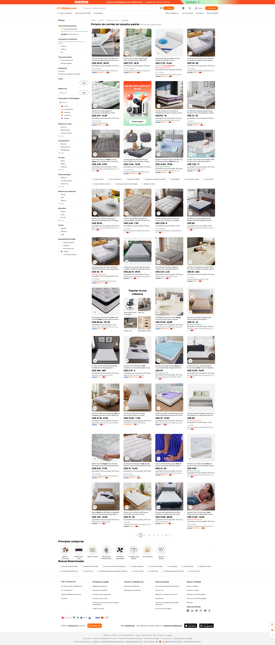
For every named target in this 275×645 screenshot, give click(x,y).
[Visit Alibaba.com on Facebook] (188, 610)
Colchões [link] (125, 20)
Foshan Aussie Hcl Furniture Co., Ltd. (104, 281)
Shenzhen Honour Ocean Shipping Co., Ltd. (106, 169)
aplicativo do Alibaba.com (173, 626)
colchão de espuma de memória (174, 571)
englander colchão (205, 566)
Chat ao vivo (159, 590)
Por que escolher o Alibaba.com (71, 586)
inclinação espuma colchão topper (127, 184)
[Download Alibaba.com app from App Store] (190, 625)
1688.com (115, 635)
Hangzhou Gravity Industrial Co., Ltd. (167, 170)
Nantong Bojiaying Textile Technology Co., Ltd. (137, 230)
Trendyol (160, 635)
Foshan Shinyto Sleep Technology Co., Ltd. (106, 327)
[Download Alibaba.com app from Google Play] (206, 625)
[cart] (190, 8)
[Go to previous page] (136, 535)
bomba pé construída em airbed (155, 179)
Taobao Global (146, 635)
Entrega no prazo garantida (101, 594)
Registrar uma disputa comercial (166, 594)
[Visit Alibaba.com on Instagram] (201, 610)
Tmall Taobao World (127, 635)
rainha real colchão (134, 179)
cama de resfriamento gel (69, 566)
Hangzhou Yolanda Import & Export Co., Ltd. (137, 171)
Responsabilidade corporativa (71, 594)
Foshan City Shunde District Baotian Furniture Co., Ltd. (201, 427)
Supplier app (129, 626)
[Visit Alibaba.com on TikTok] (209, 610)
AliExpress (106, 635)
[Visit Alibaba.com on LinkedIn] (192, 610)
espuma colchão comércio (102, 184)
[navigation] (73, 278)
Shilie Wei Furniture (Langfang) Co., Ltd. (200, 228)
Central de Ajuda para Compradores (167, 586)
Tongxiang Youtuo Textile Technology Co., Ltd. (169, 327)
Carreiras (64, 598)
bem (84, 83)
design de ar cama (149, 184)
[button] (161, 8)
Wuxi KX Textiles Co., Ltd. (100, 123)
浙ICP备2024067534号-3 (192, 642)
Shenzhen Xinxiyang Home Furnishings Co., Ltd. (106, 70)
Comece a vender (193, 590)
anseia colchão (99, 179)
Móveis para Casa (113, 20)
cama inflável (175, 179)
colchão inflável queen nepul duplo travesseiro (113, 571)
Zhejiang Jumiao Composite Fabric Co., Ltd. (201, 328)
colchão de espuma (138, 566)
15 (166, 535)
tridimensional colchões (91, 566)
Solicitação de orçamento (132, 590)
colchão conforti (139, 571)
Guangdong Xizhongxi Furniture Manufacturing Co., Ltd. (106, 422)
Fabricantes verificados (132, 586)
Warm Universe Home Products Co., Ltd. (168, 422)
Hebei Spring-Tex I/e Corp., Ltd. (134, 375)
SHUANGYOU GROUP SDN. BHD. (134, 422)
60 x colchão (209, 179)
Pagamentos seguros (100, 586)
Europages (168, 635)
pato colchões (173, 566)
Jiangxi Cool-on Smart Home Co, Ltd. (167, 120)
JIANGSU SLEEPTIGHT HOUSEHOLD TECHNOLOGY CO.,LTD (201, 70)
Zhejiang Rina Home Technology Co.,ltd (168, 74)
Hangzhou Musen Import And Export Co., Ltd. (137, 70)
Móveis (101, 20)
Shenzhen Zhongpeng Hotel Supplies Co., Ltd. (169, 230)
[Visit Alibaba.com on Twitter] (196, 610)
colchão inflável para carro (70, 571)
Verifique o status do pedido (196, 594)
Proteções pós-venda (100, 598)
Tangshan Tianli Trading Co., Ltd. (102, 375)
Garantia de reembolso (100, 590)
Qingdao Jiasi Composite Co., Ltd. (166, 276)
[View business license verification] (157, 642)
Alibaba (93, 20)
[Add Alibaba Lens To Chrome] (94, 625)
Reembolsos (159, 598)
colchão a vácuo (195, 571)
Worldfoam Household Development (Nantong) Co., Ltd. (137, 276)
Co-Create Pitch (66, 590)
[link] (272, 624)
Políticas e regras (98, 608)
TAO (154, 635)
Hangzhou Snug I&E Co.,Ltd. (196, 169)
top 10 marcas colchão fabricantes (115, 566)
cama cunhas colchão (192, 179)
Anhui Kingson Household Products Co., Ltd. (106, 228)
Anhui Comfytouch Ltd (194, 123)
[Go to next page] (171, 535)
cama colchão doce (116, 179)
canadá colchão (188, 566)
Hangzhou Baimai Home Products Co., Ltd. (201, 375)
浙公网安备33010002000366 (173, 642)
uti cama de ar (88, 571)
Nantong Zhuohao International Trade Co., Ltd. (169, 377)
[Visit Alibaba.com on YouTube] (205, 610)
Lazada (137, 635)
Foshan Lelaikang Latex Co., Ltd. (197, 279)
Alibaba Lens (73, 626)
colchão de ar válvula (156, 566)
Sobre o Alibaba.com (68, 582)
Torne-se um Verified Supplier (196, 598)
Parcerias (190, 602)
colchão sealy (154, 571)
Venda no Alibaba (192, 586)
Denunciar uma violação (163, 608)
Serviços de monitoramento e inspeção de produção (106, 603)
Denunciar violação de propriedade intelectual (167, 603)
